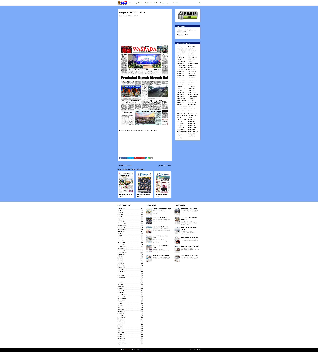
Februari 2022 (130, 311)
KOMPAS (190, 65)
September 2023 (130, 275)
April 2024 (130, 262)
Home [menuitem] (131, 3)
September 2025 (130, 229)
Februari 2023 (130, 288)
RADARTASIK (191, 98)
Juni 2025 (130, 235)
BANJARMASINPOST (182, 49)
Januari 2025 (130, 244)
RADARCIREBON (192, 92)
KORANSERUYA (181, 71)
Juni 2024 (130, 258)
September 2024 (130, 252)
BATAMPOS (191, 49)
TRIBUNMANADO (181, 129)
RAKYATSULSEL (181, 102)
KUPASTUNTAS (180, 76)
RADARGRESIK (180, 94)
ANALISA (179, 47)
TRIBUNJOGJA (191, 125)
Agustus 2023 (130, 277)
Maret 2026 (130, 218)
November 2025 (130, 225)
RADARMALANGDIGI (193, 94)
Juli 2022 (130, 302)
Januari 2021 (130, 336)
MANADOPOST (180, 78)
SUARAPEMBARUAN (182, 115)
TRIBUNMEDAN (192, 129)
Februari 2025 (130, 243)
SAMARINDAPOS (192, 105)
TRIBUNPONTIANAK (193, 132)
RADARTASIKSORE (181, 100)
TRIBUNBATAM (191, 121)
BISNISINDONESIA (181, 51)
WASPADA (179, 138)
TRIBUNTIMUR (191, 134)
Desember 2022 (130, 292)
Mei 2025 (130, 237)
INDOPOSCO (191, 59)
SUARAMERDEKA (192, 113)
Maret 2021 (130, 332)
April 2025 (130, 239)
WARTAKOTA (191, 136)
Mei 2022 (130, 305)
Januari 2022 (130, 313)
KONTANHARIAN (192, 67)
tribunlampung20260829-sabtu (190, 246)
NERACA (190, 84)
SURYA (190, 117)
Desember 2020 (130, 338)
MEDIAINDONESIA (192, 80)
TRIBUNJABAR (180, 123)
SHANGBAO (191, 107)
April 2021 (130, 330)
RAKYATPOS (191, 100)
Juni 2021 (130, 326)
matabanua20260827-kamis (189, 255)
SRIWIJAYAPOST (181, 113)
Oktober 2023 (130, 273)
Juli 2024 (130, 256)
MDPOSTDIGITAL (181, 80)
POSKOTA (179, 90)
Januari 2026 (130, 222)
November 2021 (130, 317)
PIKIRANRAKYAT (192, 86)
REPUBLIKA (179, 105)
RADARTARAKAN (181, 98)
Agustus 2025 (130, 231)
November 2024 (130, 248)
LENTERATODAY (192, 76)
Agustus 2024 (130, 254)
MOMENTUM (180, 84)
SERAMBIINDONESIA (182, 107)
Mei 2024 (130, 260)
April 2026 (130, 216)
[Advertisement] (144, 30)
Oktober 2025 (130, 227)
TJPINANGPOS (191, 119)
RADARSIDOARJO (181, 96)
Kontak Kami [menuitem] (176, 3)
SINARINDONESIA (192, 109)
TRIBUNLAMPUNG (192, 127)
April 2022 (130, 307)
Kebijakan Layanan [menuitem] (165, 3)
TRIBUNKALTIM (180, 127)
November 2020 (130, 340)
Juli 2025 (130, 233)
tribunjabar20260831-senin (161, 217)
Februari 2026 (130, 220)
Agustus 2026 (130, 208)
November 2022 (130, 294)
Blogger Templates (144, 350)
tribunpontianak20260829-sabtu (189, 228)
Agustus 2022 (130, 300)
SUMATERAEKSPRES (193, 115)
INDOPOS (179, 59)
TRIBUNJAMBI (191, 123)
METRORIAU (191, 82)
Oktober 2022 (130, 296)
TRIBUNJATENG (180, 125)
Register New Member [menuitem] (151, 3)
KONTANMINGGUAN (182, 69)
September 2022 (130, 298)
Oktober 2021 (130, 319)
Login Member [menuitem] (139, 3)
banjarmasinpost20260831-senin (161, 236)
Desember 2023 (130, 269)
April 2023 (130, 284)
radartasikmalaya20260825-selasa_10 (189, 218)
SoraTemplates (127, 350)
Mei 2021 (130, 328)
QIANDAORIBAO (181, 92)
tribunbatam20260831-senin (161, 255)
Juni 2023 (130, 281)
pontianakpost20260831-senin (162, 208)
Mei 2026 (130, 214)
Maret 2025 (130, 241)
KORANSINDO (180, 73)
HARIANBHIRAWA (192, 57)
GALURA (179, 55)
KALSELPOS (191, 61)
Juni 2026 (130, 212)
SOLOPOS (190, 111)
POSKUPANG (191, 90)
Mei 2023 (130, 283)
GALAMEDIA (191, 53)
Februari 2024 (130, 265)
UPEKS (178, 136)
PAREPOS (179, 86)
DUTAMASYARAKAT (193, 51)
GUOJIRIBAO (191, 55)
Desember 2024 (130, 246)
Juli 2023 (130, 279)
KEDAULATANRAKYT (182, 65)
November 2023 (130, 271)
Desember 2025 (130, 223)
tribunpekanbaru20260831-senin (161, 246)
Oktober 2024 (130, 250)
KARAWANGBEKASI (193, 63)
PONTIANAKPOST (181, 88)
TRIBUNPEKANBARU (182, 132)
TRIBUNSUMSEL (181, 134)
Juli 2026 (130, 210)
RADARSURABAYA (192, 96)
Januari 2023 (130, 290)
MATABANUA (191, 78)
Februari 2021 (130, 334)
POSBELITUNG (191, 88)
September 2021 (130, 321)
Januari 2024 (130, 267)
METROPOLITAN (181, 82)
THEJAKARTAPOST (181, 119)
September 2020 (130, 344)
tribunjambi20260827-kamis (189, 237)
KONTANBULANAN (181, 67)
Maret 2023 (130, 286)
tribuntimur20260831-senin (161, 227)
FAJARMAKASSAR (181, 53)
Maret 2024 (130, 264)
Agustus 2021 (130, 323)
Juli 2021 (130, 325)
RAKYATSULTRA (192, 102)
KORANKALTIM (191, 69)
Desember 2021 (130, 315)
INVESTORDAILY (181, 61)
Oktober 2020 (130, 342)
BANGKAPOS (191, 47)
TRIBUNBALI (180, 121)
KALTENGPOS (180, 63)
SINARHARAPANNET (182, 109)
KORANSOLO (191, 73)
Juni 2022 (130, 304)
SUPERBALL (180, 117)
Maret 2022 (130, 309)
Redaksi (125, 16)
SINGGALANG (180, 111)
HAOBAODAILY (180, 57)
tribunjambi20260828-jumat (189, 208)
